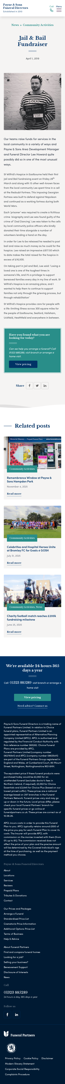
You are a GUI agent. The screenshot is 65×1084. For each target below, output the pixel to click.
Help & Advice (11, 939)
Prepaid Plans (11, 890)
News (7, 977)
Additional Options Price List (19, 928)
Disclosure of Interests (16, 972)
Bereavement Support (16, 967)
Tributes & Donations (15, 895)
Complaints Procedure (17, 1074)
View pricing (23, 364)
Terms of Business (13, 933)
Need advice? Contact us (32, 705)
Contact (8, 900)
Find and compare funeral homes (22, 952)
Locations (9, 875)
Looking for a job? (13, 957)
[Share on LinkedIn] (44, 385)
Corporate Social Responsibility (22, 1069)
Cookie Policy (31, 1058)
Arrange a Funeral (14, 913)
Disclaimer (47, 1058)
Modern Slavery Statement (19, 1063)
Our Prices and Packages (17, 908)
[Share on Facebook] (29, 385)
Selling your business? (16, 962)
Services (8, 880)
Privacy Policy (13, 1058)
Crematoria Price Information (20, 923)
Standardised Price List (16, 918)
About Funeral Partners (16, 947)
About (7, 870)
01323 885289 (16, 352)
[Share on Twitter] (37, 385)
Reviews (8, 885)
